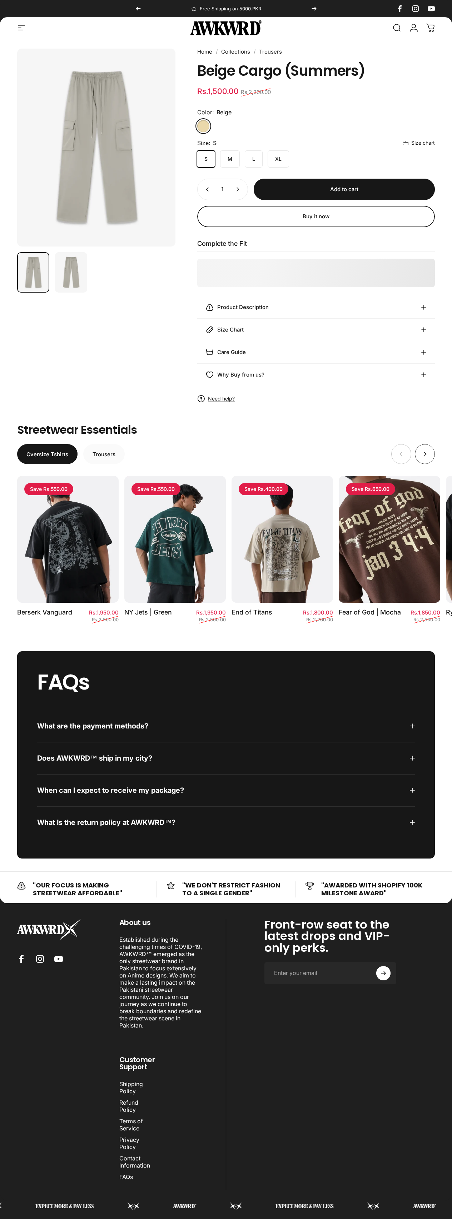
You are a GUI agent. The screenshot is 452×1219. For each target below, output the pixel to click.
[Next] (314, 8)
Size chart (423, 143)
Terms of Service (131, 1125)
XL (278, 159)
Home (204, 52)
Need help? (221, 398)
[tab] (47, 454)
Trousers (270, 52)
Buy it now (316, 216)
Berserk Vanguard (44, 612)
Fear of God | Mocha (370, 612)
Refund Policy (128, 1106)
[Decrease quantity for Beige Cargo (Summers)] (206, 189)
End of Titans (252, 612)
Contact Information (134, 1162)
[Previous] (138, 8)
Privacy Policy (129, 1143)
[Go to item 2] (71, 272)
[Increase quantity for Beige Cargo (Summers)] (239, 189)
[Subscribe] (383, 973)
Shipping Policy (131, 1087)
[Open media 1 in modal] (96, 148)
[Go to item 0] (33, 272)
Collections (235, 52)
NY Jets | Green (148, 612)
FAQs (126, 1176)
